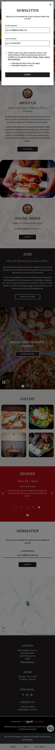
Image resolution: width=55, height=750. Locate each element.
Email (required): (11, 26)
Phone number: (11, 39)
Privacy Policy (38, 57)
